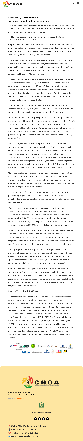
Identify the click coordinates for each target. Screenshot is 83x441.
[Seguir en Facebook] (39, 418)
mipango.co (20, 398)
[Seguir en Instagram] (43, 418)
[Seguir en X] (47, 418)
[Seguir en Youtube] (35, 418)
